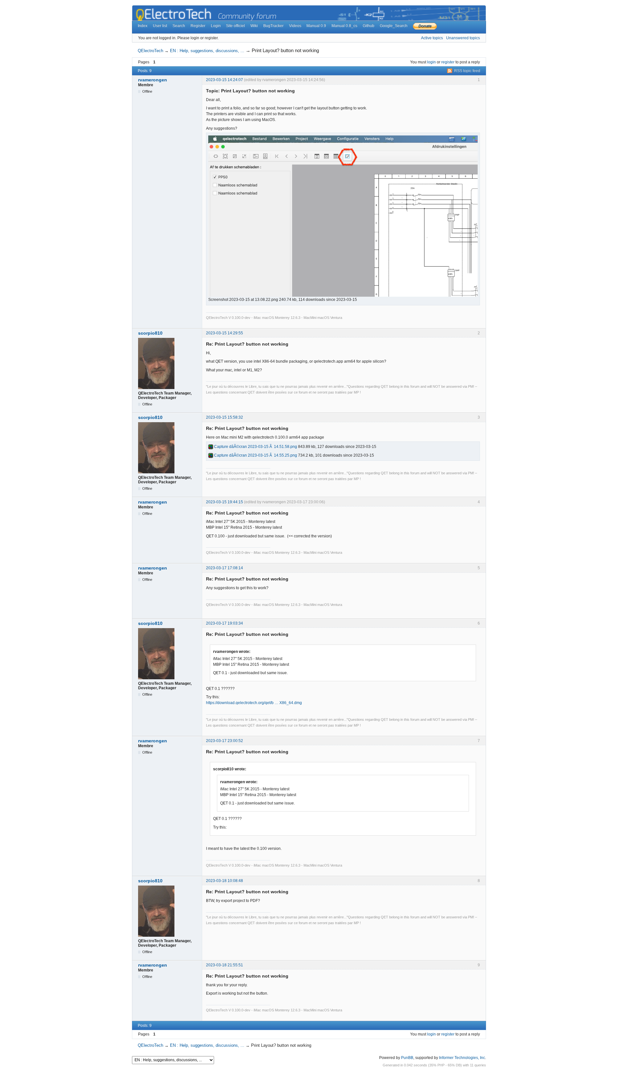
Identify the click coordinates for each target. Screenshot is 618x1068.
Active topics (432, 38)
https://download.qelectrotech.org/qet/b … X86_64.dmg (254, 703)
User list (160, 25)
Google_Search (393, 25)
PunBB (407, 1057)
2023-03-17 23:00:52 (224, 740)
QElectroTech (150, 50)
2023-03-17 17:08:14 (224, 568)
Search (179, 25)
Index (142, 25)
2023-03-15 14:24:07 (224, 80)
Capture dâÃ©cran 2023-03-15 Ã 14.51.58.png (255, 446)
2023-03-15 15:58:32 (224, 417)
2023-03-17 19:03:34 (224, 623)
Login (216, 25)
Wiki (254, 25)
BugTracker (273, 25)
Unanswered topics (463, 38)
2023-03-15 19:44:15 (224, 502)
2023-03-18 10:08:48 (224, 880)
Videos (295, 25)
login (431, 62)
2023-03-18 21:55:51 (224, 965)
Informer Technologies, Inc (462, 1057)
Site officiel (235, 25)
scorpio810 (150, 333)
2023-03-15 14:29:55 (224, 333)
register (447, 62)
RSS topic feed (467, 71)
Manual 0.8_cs (344, 25)
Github (368, 25)
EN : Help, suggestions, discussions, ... (207, 50)
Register (198, 25)
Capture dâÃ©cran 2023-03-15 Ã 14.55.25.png (255, 455)
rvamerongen (152, 79)
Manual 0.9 (316, 25)
